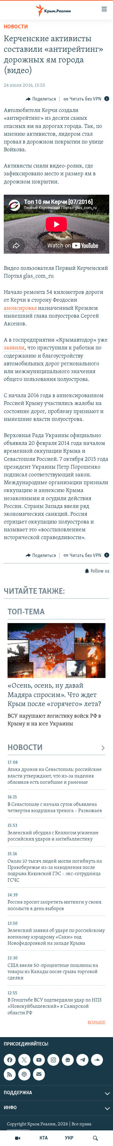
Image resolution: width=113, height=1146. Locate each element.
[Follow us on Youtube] (39, 1060)
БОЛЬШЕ (96, 1023)
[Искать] (95, 1138)
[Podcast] (24, 1074)
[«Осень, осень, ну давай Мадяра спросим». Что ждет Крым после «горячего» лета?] (56, 650)
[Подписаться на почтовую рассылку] (39, 1074)
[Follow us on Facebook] (10, 1060)
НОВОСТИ (25, 748)
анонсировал (20, 308)
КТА (44, 1138)
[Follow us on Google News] (68, 1060)
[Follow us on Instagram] (53, 1060)
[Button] (41, 99)
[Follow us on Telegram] (82, 1060)
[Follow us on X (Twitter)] (24, 1060)
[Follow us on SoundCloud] (97, 1060)
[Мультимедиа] (17, 1138)
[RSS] (10, 1074)
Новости (16, 27)
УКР (69, 1138)
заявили (14, 348)
